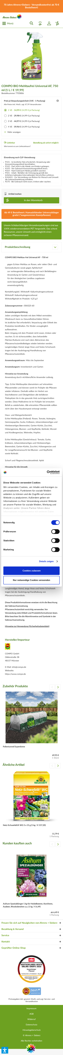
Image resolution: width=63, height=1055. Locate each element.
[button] (4, 1050)
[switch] (55, 531)
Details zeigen (46, 561)
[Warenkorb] (56, 23)
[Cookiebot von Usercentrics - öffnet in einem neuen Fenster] (47, 472)
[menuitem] (8, 23)
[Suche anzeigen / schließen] (31, 23)
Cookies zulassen (32, 570)
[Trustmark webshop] (31, 991)
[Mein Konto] (48, 23)
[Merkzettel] (39, 23)
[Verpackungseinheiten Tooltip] (57, 101)
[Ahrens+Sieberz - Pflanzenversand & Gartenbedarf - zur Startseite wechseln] (12, 16)
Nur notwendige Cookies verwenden (31, 580)
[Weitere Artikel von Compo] (7, 647)
